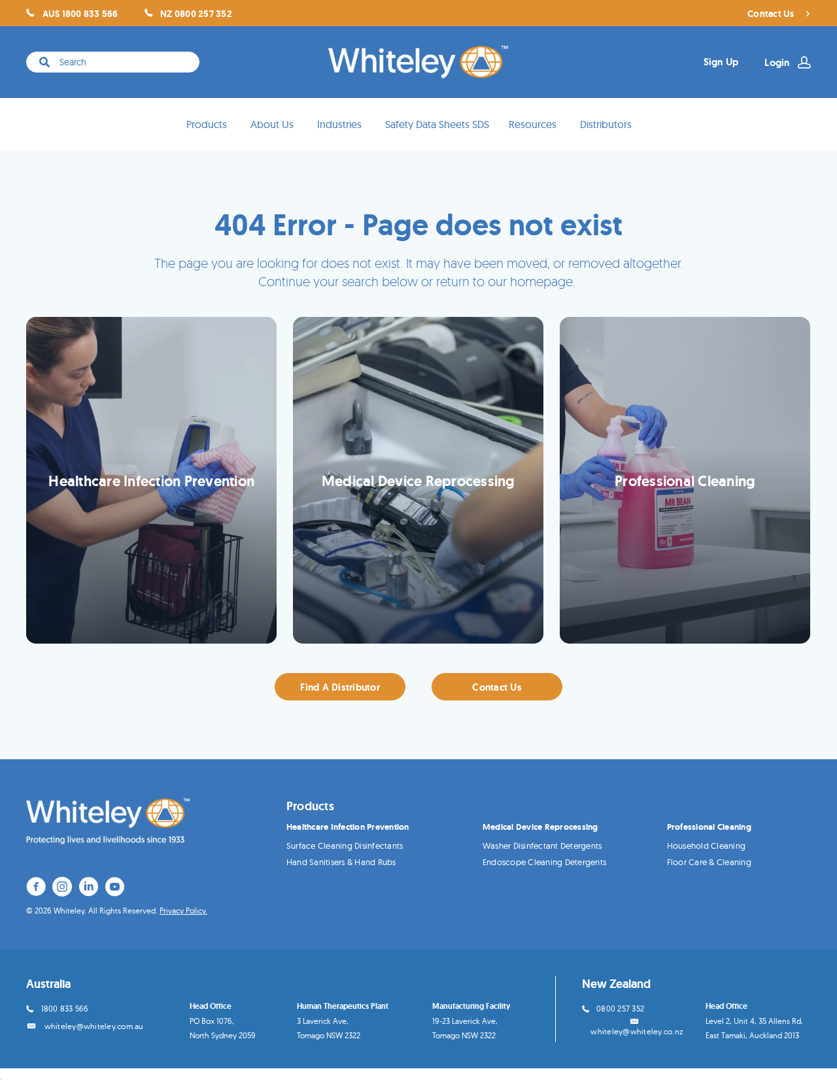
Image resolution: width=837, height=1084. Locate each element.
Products (206, 124)
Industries (339, 124)
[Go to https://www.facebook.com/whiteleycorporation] (36, 888)
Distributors (606, 124)
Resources (532, 124)
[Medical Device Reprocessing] (418, 480)
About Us (272, 124)
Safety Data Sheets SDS (437, 124)
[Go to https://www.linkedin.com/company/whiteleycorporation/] (88, 888)
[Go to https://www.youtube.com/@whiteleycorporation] (114, 888)
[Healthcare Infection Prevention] (151, 480)
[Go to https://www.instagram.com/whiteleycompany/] (62, 888)
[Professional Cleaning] (685, 480)
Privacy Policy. (183, 910)
